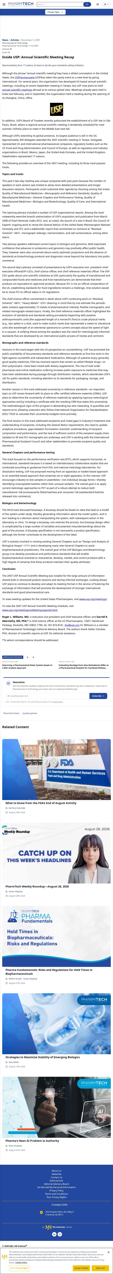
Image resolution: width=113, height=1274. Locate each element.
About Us (56, 1170)
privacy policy (58, 702)
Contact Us (56, 1177)
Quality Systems (30, 713)
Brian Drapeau (15, 1145)
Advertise (56, 1174)
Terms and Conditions (56, 1193)
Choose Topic (53, 12)
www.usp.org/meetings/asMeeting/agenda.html (29, 610)
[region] (56, 1261)
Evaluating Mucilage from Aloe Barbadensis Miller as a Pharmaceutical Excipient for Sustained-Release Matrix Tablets (84, 666)
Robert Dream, (15, 978)
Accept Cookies (81, 1268)
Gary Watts (14, 1062)
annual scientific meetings (17, 89)
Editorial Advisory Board (56, 1183)
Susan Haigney (15, 891)
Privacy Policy (56, 1190)
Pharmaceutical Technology (15, 43)
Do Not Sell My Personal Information (56, 1187)
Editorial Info (56, 1180)
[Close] (109, 1252)
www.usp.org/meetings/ (93, 599)
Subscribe (96, 696)
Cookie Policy (21, 1262)
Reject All (100, 1268)
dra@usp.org (72, 625)
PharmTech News (11, 713)
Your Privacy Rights (57, 1197)
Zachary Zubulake (17, 808)
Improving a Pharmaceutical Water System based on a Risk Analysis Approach (27, 666)
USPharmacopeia (25, 77)
